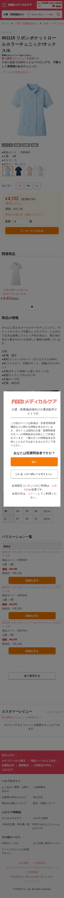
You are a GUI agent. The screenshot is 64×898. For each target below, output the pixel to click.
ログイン (33, 493)
